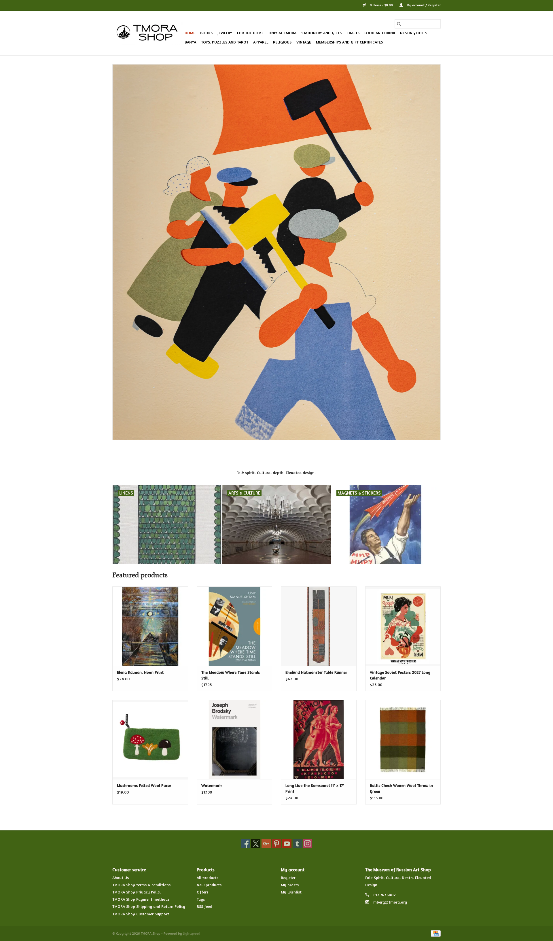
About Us (120, 877)
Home (190, 32)
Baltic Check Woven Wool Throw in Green (401, 788)
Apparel (260, 41)
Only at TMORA (282, 32)
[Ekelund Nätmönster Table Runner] (319, 626)
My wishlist (291, 891)
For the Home (250, 32)
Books (206, 32)
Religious (282, 41)
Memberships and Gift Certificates (349, 41)
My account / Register (423, 5)
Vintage (303, 41)
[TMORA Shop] (147, 33)
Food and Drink (379, 32)
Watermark (211, 785)
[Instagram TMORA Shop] (307, 843)
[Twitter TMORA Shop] (255, 843)
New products (209, 884)
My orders (290, 884)
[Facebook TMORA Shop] (245, 843)
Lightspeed (191, 933)
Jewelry (224, 32)
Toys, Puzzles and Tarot (224, 41)
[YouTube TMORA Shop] (286, 843)
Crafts (352, 32)
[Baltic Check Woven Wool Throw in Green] (403, 739)
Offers (202, 891)
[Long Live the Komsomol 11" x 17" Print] (319, 739)
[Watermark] (234, 739)
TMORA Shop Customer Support (140, 913)
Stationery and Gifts (321, 32)
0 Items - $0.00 (381, 5)
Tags (201, 899)
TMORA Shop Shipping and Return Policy (148, 906)
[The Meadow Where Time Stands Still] (234, 626)
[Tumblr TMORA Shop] (297, 843)
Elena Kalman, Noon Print (140, 672)
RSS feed (204, 906)
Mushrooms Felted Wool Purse (144, 785)
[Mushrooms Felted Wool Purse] (150, 739)
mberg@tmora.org (390, 902)
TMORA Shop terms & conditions (141, 884)
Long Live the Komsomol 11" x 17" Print (314, 788)
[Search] (399, 24)
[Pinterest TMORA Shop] (276, 843)
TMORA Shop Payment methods (140, 899)
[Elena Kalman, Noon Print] (150, 626)
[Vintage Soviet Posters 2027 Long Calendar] (403, 626)
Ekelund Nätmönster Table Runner (316, 672)
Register (288, 877)
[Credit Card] (435, 933)
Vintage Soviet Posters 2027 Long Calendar (400, 675)
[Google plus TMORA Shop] (266, 843)
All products (207, 877)
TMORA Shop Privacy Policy (137, 891)
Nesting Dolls (413, 32)
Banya (190, 41)
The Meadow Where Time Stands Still (230, 675)
